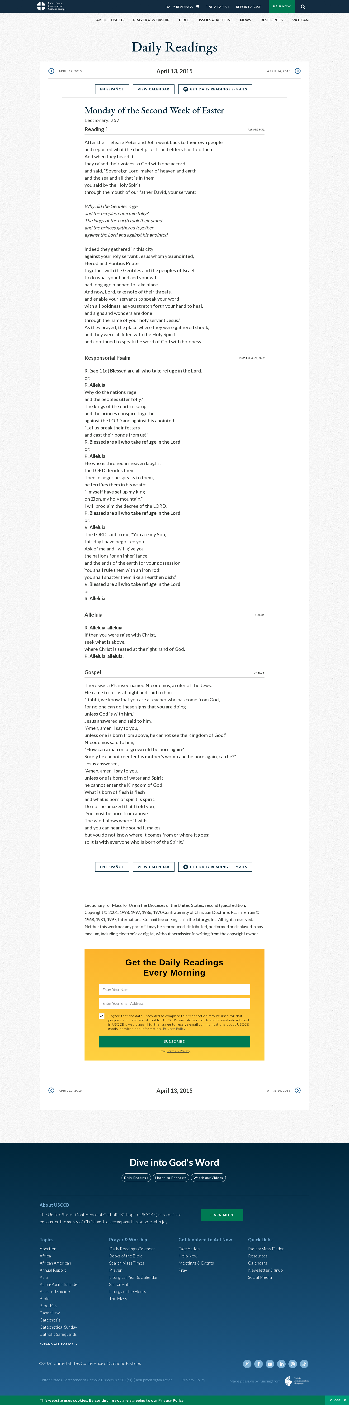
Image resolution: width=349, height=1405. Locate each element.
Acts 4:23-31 (256, 129)
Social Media (260, 1277)
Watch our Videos (208, 1178)
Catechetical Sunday (58, 1327)
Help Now (282, 6)
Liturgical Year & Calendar (133, 1277)
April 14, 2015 (278, 71)
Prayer (115, 1270)
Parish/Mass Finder (266, 1248)
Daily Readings (179, 7)
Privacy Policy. (174, 1029)
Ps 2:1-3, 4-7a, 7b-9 (251, 358)
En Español (112, 89)
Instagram (292, 1364)
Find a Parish (217, 7)
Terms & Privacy (178, 1051)
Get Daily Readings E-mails (218, 89)
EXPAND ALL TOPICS (57, 1344)
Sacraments (119, 1284)
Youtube (270, 1364)
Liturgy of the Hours (127, 1291)
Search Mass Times (126, 1262)
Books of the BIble (126, 1255)
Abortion (48, 1248)
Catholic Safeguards (58, 1334)
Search (303, 5)
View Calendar (154, 89)
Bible (45, 1298)
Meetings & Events (196, 1262)
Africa (45, 1255)
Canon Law (50, 1312)
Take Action (189, 1248)
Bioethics (48, 1305)
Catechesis (50, 1319)
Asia (44, 1277)
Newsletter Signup (265, 1270)
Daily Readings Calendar (199, 6)
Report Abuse (248, 7)
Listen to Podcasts (171, 1178)
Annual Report (53, 1270)
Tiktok (304, 1364)
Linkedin (281, 1364)
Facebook (258, 1364)
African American (55, 1262)
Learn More (222, 1215)
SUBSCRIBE (174, 1041)
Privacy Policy (194, 1379)
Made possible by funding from (255, 1381)
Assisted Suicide (55, 1291)
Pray (183, 1270)
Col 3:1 (259, 615)
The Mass (118, 1298)
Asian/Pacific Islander (59, 1284)
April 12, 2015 (70, 71)
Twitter (247, 1364)
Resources (258, 1255)
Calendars (257, 1262)
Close (335, 1400)
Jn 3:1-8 (259, 672)
